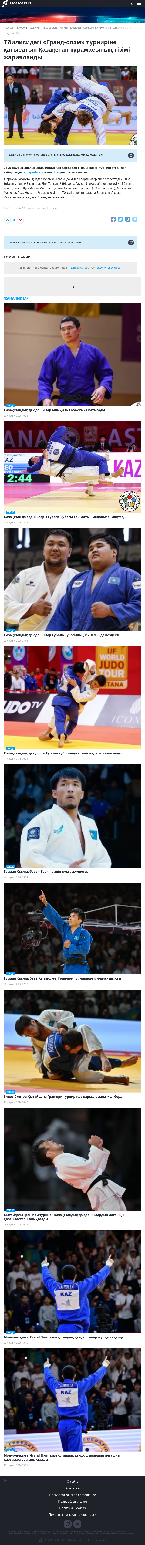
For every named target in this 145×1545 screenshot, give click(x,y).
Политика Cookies (72, 1508)
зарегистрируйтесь (108, 267)
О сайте (72, 1481)
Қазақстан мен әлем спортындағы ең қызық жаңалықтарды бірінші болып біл (55, 154)
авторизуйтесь (80, 267)
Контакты (73, 1488)
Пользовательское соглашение (72, 1495)
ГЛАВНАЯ (8, 27)
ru (131, 3)
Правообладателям (72, 1501)
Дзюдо (21, 27)
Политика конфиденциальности (72, 1515)
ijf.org (57, 172)
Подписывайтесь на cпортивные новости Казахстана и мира (45, 241)
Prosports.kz (32, 172)
